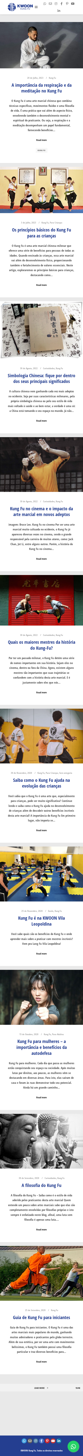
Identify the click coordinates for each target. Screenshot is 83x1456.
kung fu (42, 150)
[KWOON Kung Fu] (20, 7)
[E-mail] (50, 3)
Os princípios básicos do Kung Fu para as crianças (41, 233)
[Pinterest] (67, 3)
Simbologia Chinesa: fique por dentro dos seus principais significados (41, 378)
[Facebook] (61, 3)
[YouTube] (72, 3)
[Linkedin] (58, 10)
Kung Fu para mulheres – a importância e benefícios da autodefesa (41, 1047)
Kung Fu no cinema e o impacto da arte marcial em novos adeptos (41, 512)
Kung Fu (52, 77)
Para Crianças (56, 222)
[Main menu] (36, 7)
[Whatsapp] (44, 3)
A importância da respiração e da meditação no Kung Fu (42, 88)
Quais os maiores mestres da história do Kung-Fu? (41, 645)
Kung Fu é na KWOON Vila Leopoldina (41, 921)
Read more (41, 140)
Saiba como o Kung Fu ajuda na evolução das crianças (41, 783)
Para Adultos (58, 1034)
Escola (50, 911)
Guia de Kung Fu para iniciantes (41, 1317)
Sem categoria (65, 772)
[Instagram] (55, 3)
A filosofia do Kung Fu (41, 1185)
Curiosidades (49, 368)
